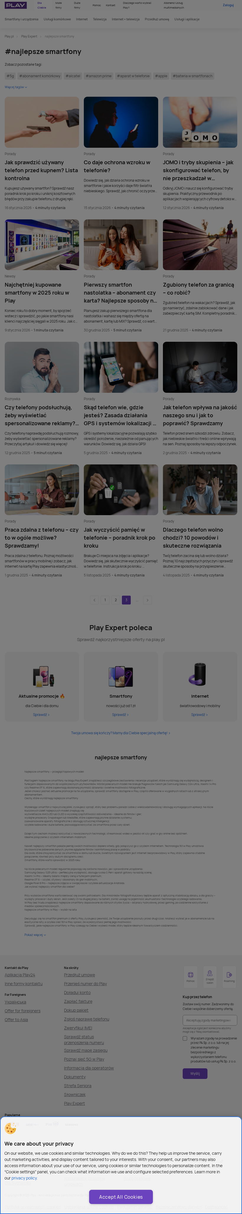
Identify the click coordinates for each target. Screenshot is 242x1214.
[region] (121, 1165)
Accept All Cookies (121, 1197)
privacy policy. (25, 1178)
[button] (10, 1128)
